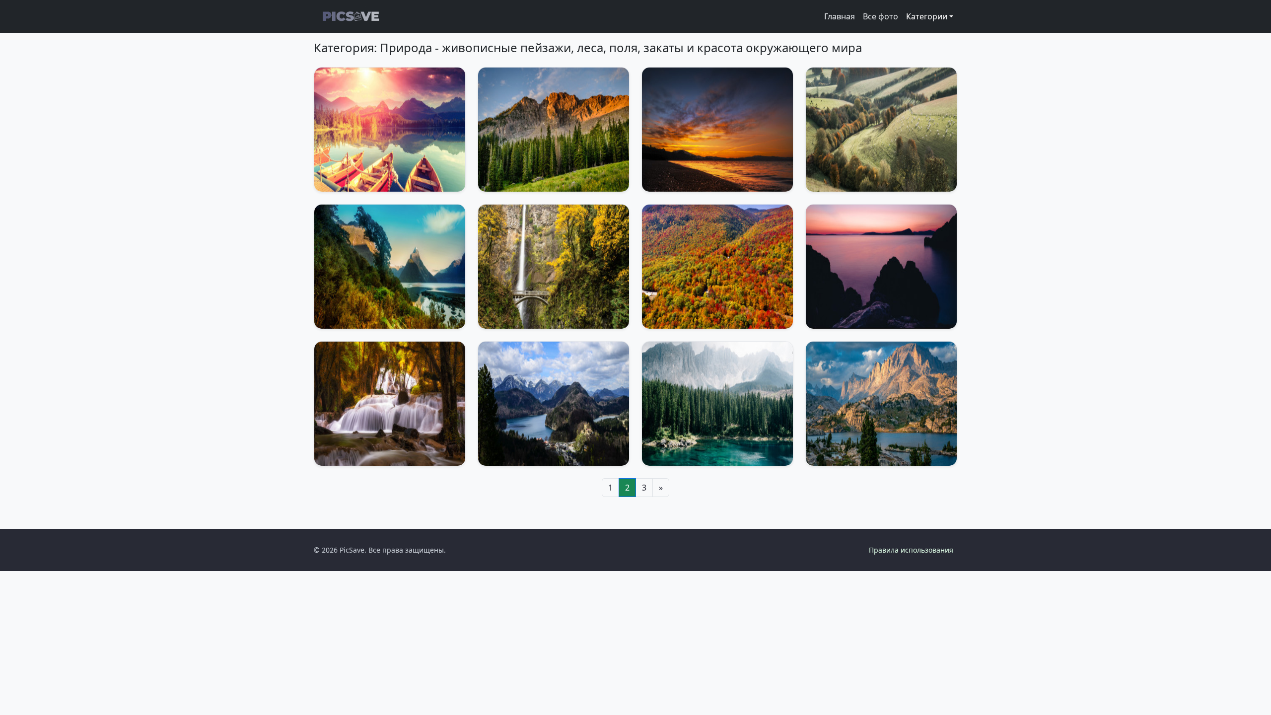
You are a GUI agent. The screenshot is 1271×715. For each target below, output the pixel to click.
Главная (839, 16)
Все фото (880, 16)
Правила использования (911, 550)
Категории (926, 16)
